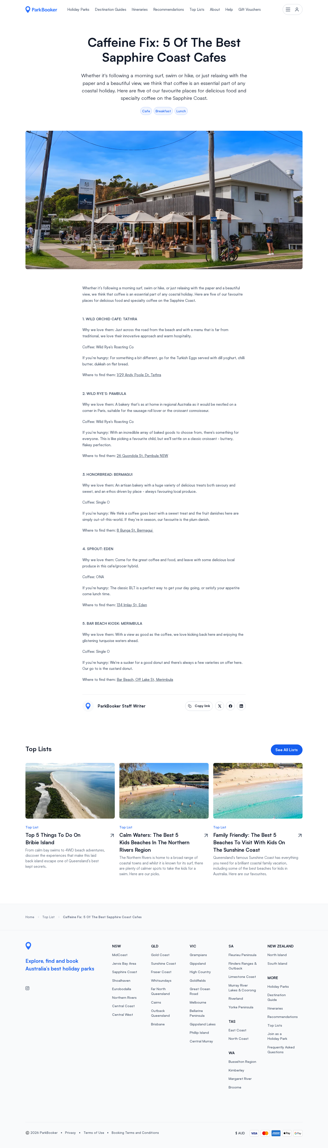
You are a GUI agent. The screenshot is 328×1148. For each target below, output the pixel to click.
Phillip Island (199, 1032)
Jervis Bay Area (124, 963)
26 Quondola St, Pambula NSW (142, 455)
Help (229, 9)
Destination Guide (276, 997)
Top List (48, 917)
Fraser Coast (161, 972)
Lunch (181, 111)
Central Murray (201, 1041)
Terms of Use (94, 1133)
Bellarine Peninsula (197, 1013)
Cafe (146, 111)
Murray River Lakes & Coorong (242, 987)
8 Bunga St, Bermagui (135, 530)
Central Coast (123, 1006)
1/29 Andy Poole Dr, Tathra (139, 375)
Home (29, 917)
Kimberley (236, 1070)
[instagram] (29, 988)
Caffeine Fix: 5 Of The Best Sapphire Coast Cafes (102, 917)
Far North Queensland (160, 991)
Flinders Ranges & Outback (242, 965)
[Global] (41, 9)
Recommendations (168, 9)
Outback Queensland (160, 1013)
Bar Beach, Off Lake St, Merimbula (145, 679)
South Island (277, 963)
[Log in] (293, 9)
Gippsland (198, 963)
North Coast (239, 1038)
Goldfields (198, 980)
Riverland (236, 998)
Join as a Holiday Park (277, 1036)
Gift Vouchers (249, 9)
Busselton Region (242, 1061)
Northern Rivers (124, 997)
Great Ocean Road (200, 991)
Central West (122, 1014)
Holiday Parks (78, 9)
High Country (200, 972)
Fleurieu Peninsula (242, 955)
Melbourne (198, 1002)
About (215, 9)
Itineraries (140, 9)
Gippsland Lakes (203, 1024)
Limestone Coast (242, 977)
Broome (235, 1087)
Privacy (70, 1133)
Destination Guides (110, 9)
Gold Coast (160, 955)
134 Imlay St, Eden (132, 605)
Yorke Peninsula (241, 1007)
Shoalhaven (121, 980)
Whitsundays (161, 980)
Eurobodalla (121, 989)
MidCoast (120, 955)
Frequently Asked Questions (281, 1049)
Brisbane (158, 1024)
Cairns (156, 1002)
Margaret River (240, 1079)
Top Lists (196, 9)
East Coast (237, 1030)
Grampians (198, 955)
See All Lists (286, 749)
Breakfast (163, 111)
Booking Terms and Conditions (135, 1133)
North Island (277, 955)
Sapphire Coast (124, 972)
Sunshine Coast (163, 963)
